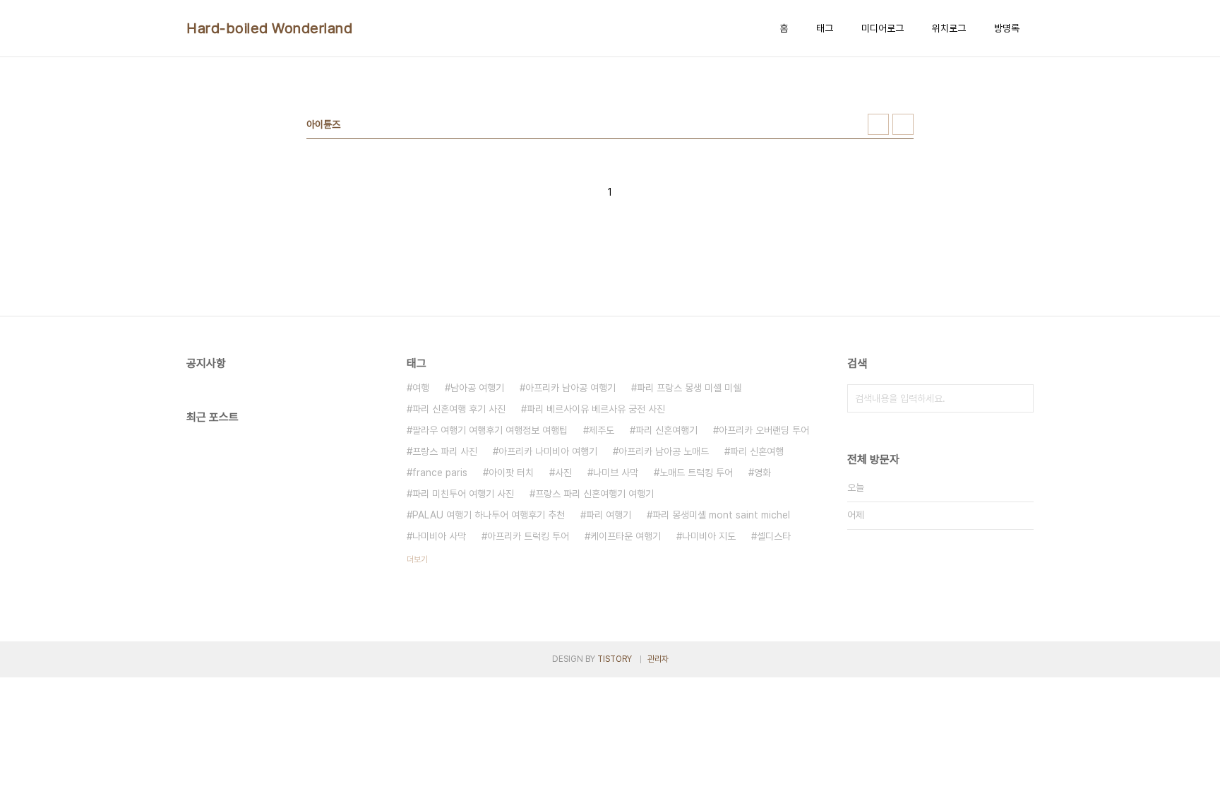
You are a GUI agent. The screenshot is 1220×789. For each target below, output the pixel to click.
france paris (439, 472)
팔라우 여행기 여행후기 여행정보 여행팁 (490, 430)
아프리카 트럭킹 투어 (528, 536)
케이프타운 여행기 (625, 536)
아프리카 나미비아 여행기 (547, 451)
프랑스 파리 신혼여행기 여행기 (594, 493)
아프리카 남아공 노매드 (663, 451)
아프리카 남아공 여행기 (570, 387)
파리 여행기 (608, 515)
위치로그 (949, 28)
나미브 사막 (615, 472)
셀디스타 (774, 536)
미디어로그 (882, 28)
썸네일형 (878, 124)
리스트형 (903, 124)
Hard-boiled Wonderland (269, 28)
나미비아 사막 (439, 536)
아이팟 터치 (511, 472)
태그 (824, 28)
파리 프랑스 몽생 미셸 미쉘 (689, 387)
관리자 (658, 659)
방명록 (1006, 28)
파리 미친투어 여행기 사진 (463, 493)
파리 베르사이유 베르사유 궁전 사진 (596, 409)
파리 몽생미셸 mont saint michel (721, 515)
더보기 (417, 559)
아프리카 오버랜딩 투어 (764, 430)
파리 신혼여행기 (666, 430)
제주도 (601, 430)
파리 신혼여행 (757, 451)
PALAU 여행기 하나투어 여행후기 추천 (488, 515)
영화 (762, 472)
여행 (420, 387)
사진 (563, 472)
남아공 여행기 (477, 387)
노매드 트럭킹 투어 (696, 472)
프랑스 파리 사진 (444, 451)
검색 (1019, 398)
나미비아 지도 (709, 536)
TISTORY (614, 659)
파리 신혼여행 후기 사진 (459, 409)
